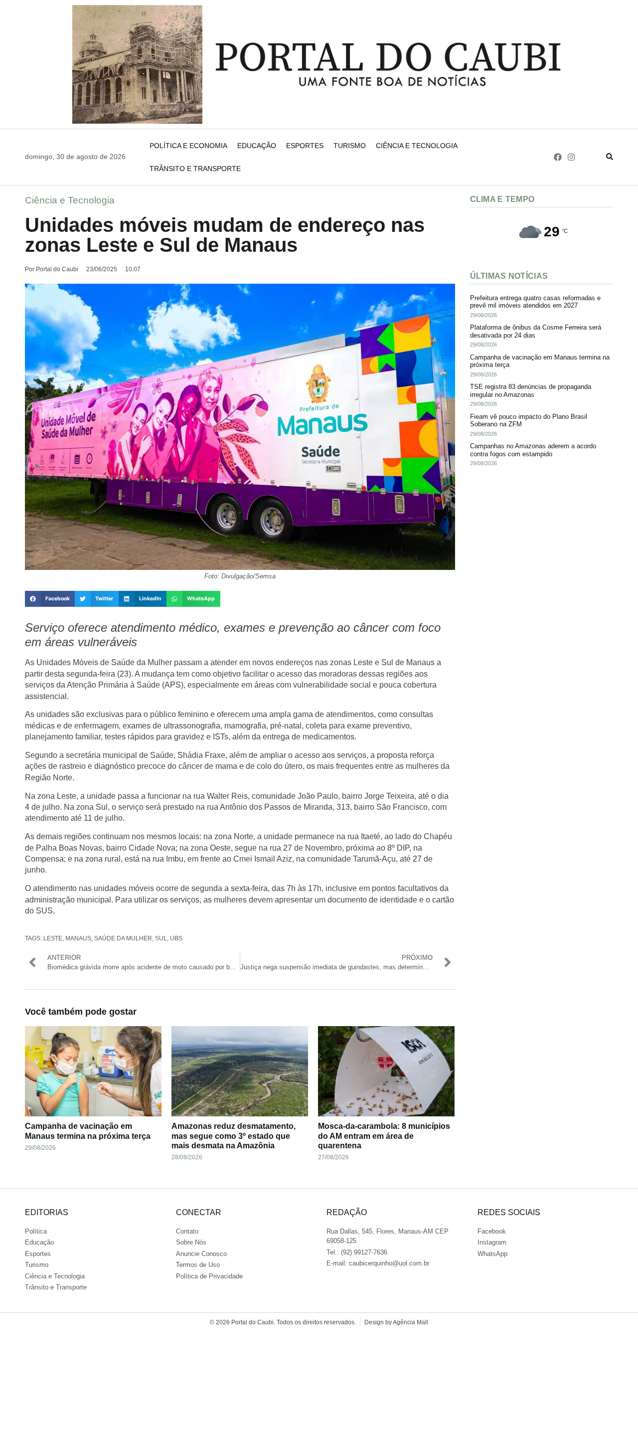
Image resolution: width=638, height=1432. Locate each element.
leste (52, 938)
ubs (176, 938)
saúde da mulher (123, 938)
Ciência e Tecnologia (417, 146)
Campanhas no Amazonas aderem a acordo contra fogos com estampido (533, 450)
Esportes (304, 146)
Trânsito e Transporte (195, 169)
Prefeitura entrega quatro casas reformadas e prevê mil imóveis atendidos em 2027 (535, 302)
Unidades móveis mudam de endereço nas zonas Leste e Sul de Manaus (225, 235)
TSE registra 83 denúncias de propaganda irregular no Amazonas (530, 390)
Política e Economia (188, 146)
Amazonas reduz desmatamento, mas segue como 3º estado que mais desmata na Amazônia (233, 1135)
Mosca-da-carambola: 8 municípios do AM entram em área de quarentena (384, 1135)
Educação (256, 146)
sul (161, 938)
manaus (78, 938)
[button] (50, 599)
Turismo (349, 146)
